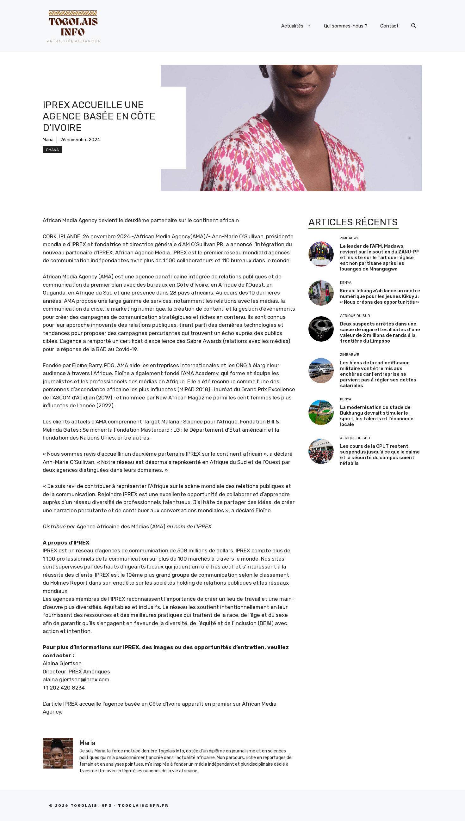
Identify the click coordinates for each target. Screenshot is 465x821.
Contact (389, 26)
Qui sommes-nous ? (346, 26)
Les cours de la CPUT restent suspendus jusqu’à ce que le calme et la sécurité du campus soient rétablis (380, 454)
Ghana (52, 150)
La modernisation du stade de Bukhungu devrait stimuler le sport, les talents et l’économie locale (376, 415)
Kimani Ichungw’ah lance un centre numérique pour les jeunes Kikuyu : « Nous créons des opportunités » (380, 296)
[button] (413, 25)
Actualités (292, 26)
